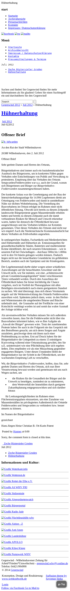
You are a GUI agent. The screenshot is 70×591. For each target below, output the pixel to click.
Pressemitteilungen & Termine (27, 59)
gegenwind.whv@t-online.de (52, 563)
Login (5, 584)
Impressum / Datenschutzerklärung (26, 28)
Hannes (17, 431)
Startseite (13, 15)
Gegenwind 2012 (10, 104)
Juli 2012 (28, 104)
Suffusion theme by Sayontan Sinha (56, 577)
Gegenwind (17, 570)
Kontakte (13, 24)
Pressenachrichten (17, 21)
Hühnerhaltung (17, 72)
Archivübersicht (16, 18)
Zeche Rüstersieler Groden (25, 69)
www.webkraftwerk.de (14, 578)
